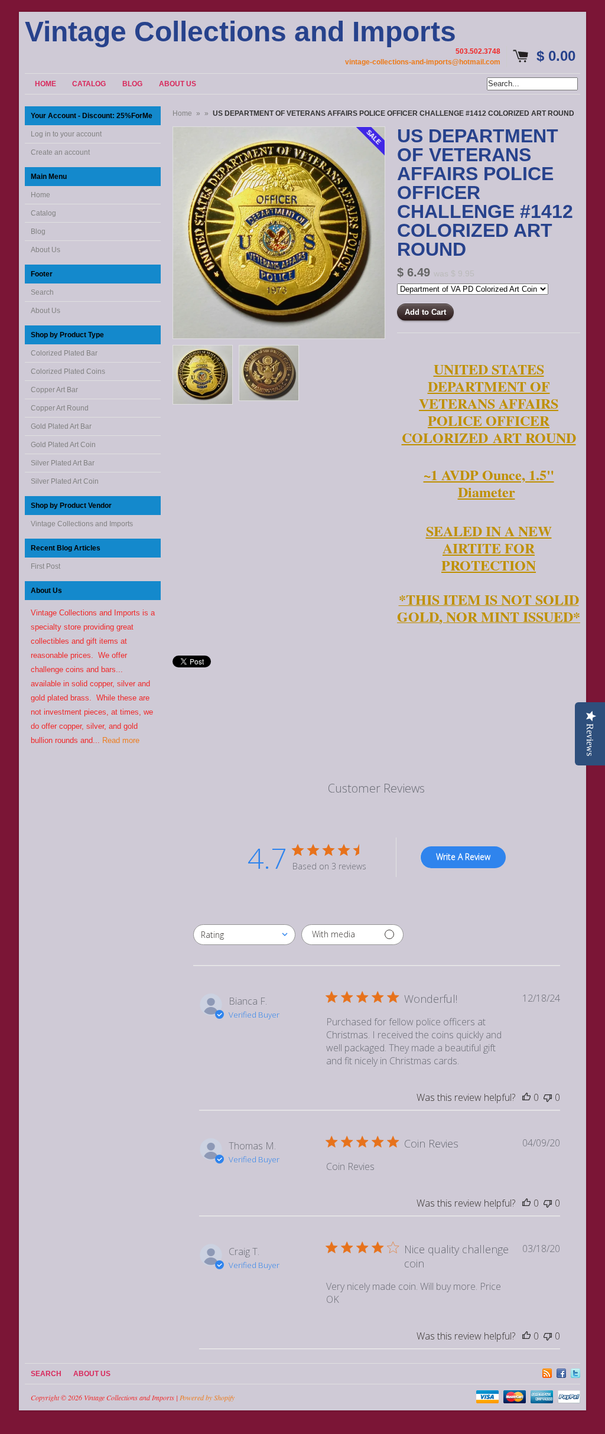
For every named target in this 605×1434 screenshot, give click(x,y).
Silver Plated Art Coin (65, 481)
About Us (45, 250)
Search (42, 292)
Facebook (561, 1371)
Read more (120, 740)
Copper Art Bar (54, 390)
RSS (547, 1371)
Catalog (43, 213)
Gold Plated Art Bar (61, 426)
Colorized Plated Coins (68, 371)
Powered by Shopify (207, 1397)
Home (40, 195)
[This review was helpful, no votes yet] (526, 1097)
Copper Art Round (60, 408)
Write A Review (463, 856)
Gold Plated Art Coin (63, 445)
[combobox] (244, 934)
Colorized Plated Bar (64, 353)
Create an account (60, 152)
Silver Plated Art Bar (63, 463)
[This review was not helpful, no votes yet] (548, 1097)
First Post (45, 566)
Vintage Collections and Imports (240, 32)
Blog (38, 231)
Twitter (575, 1371)
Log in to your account (66, 134)
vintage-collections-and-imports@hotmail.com (422, 62)
